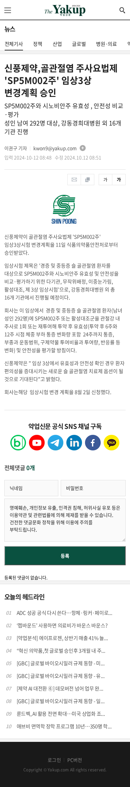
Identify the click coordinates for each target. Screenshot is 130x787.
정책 (37, 43)
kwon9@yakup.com (55, 148)
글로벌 (79, 43)
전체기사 (14, 43)
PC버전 (74, 759)
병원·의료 (106, 43)
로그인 (54, 759)
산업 (57, 43)
